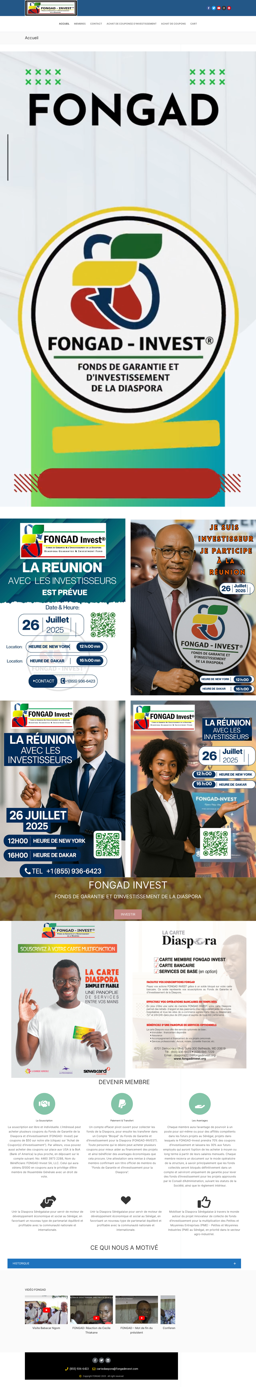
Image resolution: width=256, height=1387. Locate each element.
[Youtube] (219, 8)
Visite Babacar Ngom (46, 1328)
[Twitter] (214, 8)
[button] (124, 1263)
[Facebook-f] (95, 1360)
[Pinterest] (229, 8)
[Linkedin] (108, 1360)
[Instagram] (224, 8)
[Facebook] (209, 8)
